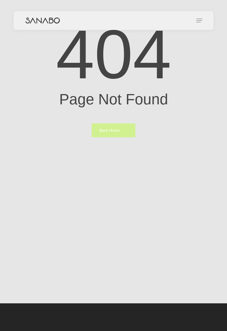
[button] (199, 20)
